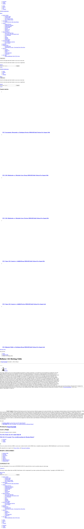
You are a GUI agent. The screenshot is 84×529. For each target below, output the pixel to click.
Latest (3, 5)
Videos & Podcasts (6, 31)
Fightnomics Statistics (9, 25)
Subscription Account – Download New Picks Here (15, 47)
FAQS (6, 51)
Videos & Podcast (5, 459)
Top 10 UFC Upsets (9, 18)
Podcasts (6, 38)
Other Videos (7, 39)
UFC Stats (4, 55)
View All (6, 30)
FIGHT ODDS (5, 15)
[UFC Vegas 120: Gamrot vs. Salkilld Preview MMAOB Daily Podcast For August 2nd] (43, 282)
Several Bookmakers (67, 387)
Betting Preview (8, 24)
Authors (6, 49)
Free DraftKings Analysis (10, 41)
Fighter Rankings (8, 26)
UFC (6, 36)
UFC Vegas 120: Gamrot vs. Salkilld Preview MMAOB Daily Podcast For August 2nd (24, 304)
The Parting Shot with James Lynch (12, 34)
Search (18, 65)
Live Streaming (8, 35)
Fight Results (7, 27)
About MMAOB (8, 52)
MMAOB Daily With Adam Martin (12, 22)
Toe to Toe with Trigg (9, 33)
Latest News (4, 20)
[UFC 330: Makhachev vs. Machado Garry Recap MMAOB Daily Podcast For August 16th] (43, 154)
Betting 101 (7, 50)
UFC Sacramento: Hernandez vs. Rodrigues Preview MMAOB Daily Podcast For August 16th (26, 132)
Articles (3, 23)
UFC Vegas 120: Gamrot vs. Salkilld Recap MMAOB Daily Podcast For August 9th (23, 261)
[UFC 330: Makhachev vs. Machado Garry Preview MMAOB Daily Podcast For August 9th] (43, 196)
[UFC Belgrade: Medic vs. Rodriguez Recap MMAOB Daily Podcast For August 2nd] (43, 325)
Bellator (6, 37)
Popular (3, 6)
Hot (3, 8)
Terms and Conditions (25, 448)
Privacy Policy (16, 448)
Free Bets (4, 44)
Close (1, 473)
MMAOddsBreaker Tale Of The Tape (12, 56)
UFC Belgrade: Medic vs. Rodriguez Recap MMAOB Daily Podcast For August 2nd (23, 347)
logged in (7, 432)
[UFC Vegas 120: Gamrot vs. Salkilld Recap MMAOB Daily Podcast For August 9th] (43, 239)
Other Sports (7, 29)
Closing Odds (7, 17)
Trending (4, 9)
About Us (4, 48)
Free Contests (7, 42)
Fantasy (3, 456)
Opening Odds (8, 16)
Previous (1, 349)
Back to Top (2, 472)
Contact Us (7, 54)
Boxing (6, 28)
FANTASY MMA (6, 40)
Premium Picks (5, 45)
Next (5, 349)
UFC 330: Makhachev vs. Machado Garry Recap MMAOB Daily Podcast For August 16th (25, 175)
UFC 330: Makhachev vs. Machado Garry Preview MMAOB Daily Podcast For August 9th (25, 218)
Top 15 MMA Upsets (9, 19)
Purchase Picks (8, 46)
